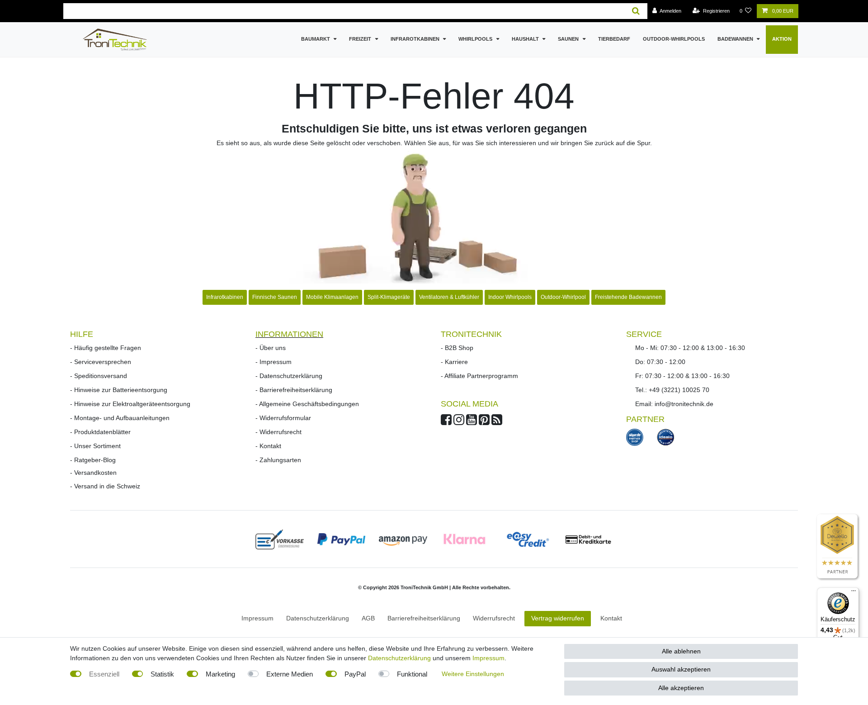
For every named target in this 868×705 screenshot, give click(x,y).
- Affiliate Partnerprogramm (479, 375)
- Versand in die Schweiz (105, 486)
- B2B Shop (457, 347)
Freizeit (361, 39)
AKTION (782, 39)
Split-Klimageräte (389, 297)
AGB (368, 618)
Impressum (257, 618)
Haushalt (526, 39)
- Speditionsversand (98, 375)
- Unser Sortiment (95, 445)
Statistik (162, 674)
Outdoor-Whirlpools (674, 39)
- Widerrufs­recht (278, 431)
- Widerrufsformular (283, 417)
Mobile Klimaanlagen (332, 297)
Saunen (569, 39)
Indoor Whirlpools (510, 297)
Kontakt (611, 618)
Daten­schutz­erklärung (317, 618)
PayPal (355, 674)
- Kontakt (268, 445)
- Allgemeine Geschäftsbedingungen (307, 403)
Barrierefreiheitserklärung (423, 618)
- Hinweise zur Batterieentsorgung (118, 389)
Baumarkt (316, 39)
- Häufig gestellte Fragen (105, 347)
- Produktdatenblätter (100, 431)
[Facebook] (446, 422)
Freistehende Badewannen (628, 297)
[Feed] (496, 422)
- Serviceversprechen (100, 361)
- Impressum (273, 361)
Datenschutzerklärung (399, 658)
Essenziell (104, 674)
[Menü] (853, 592)
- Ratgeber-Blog (93, 460)
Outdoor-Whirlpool (563, 297)
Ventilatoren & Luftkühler (449, 297)
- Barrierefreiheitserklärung (293, 389)
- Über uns (270, 347)
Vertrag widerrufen (557, 618)
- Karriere (454, 361)
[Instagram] (458, 422)
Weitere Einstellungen (473, 673)
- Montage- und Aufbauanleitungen (120, 417)
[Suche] (635, 11)
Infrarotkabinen (416, 39)
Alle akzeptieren (681, 687)
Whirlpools (476, 39)
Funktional (412, 674)
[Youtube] (471, 422)
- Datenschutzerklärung (288, 375)
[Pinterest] (484, 422)
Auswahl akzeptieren (681, 669)
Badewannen (736, 39)
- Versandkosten (93, 472)
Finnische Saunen (274, 297)
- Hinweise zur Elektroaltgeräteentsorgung (130, 403)
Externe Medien (289, 674)
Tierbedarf (614, 39)
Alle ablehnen (681, 651)
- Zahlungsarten (278, 460)
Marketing (220, 674)
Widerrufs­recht (494, 618)
